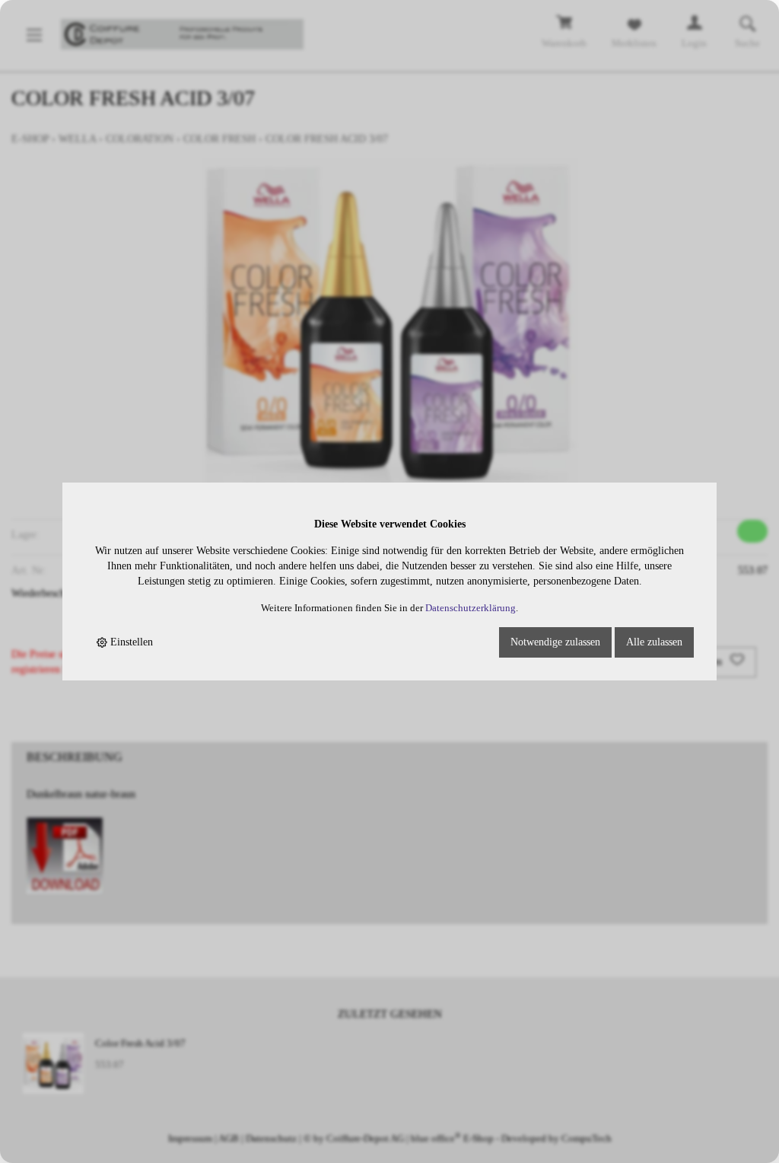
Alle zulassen (654, 642)
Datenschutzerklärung (470, 608)
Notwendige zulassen (555, 642)
